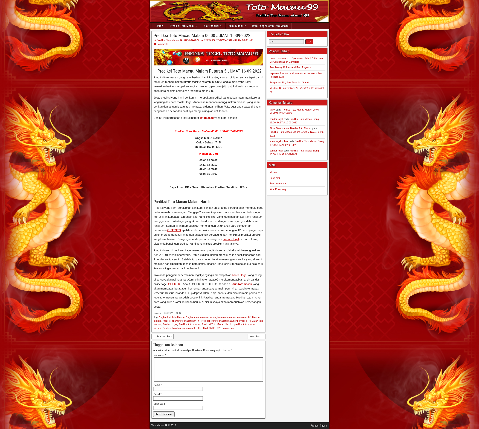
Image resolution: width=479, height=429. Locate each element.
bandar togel (239, 275)
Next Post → (257, 336)
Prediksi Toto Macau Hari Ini (217, 324)
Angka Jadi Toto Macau (171, 317)
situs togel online (279, 141)
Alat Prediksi (211, 26)
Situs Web (159, 403)
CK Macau (254, 317)
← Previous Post (162, 336)
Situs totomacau (241, 284)
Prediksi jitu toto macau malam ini (219, 320)
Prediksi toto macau (189, 324)
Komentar (160, 355)
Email (157, 394)
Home (159, 26)
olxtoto (157, 320)
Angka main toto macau (199, 317)
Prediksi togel (169, 324)
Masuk (273, 172)
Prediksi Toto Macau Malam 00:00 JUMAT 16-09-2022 (202, 35)
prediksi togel (231, 239)
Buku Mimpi (235, 26)
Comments (162, 44)
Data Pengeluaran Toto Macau (270, 26)
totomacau (207, 117)
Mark (272, 109)
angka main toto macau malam (230, 317)
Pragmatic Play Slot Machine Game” (289, 82)
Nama (158, 385)
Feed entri (275, 178)
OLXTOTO (174, 230)
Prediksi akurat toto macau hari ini (180, 320)
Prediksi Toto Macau (182, 26)
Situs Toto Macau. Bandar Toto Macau (290, 128)
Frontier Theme (319, 425)
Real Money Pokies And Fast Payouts (290, 67)
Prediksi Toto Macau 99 (169, 40)
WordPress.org (278, 189)
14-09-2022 (193, 40)
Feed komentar (278, 183)
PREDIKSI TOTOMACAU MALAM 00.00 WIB (229, 40)
